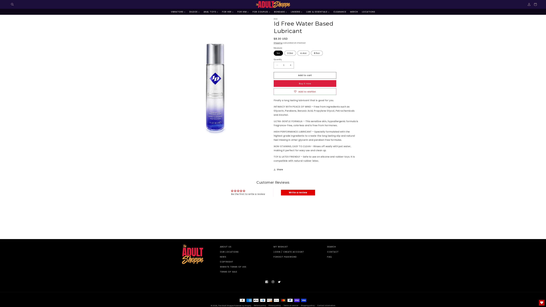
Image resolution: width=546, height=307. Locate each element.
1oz (278, 53)
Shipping (278, 43)
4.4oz (303, 53)
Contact (333, 251)
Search (331, 246)
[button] (12, 4)
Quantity (278, 59)
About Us (225, 246)
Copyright (226, 261)
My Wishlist (281, 246)
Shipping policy (308, 305)
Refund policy (260, 305)
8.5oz (317, 53)
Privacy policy (275, 305)
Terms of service (291, 305)
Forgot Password (285, 256)
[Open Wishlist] (542, 303)
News (223, 256)
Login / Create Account (289, 251)
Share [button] (280, 169)
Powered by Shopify (242, 305)
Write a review (298, 192)
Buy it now (305, 83)
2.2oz (290, 53)
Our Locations (229, 251)
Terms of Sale (228, 271)
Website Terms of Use (233, 266)
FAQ (329, 256)
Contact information (326, 305)
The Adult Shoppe (225, 305)
